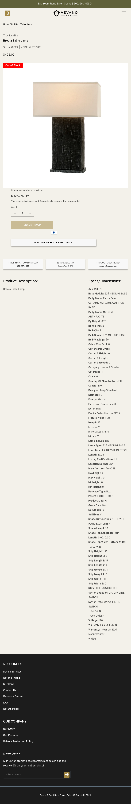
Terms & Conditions (49, 795)
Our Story (9, 729)
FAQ (5, 702)
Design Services (12, 671)
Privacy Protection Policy (18, 741)
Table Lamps (27, 24)
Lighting (15, 24)
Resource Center (13, 696)
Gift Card (8, 684)
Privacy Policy (66, 795)
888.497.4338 (23, 266)
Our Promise (10, 735)
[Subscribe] (66, 775)
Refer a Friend (11, 678)
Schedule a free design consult (54, 242)
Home (6, 24)
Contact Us (9, 690)
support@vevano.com (108, 266)
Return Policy (11, 709)
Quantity (15, 207)
